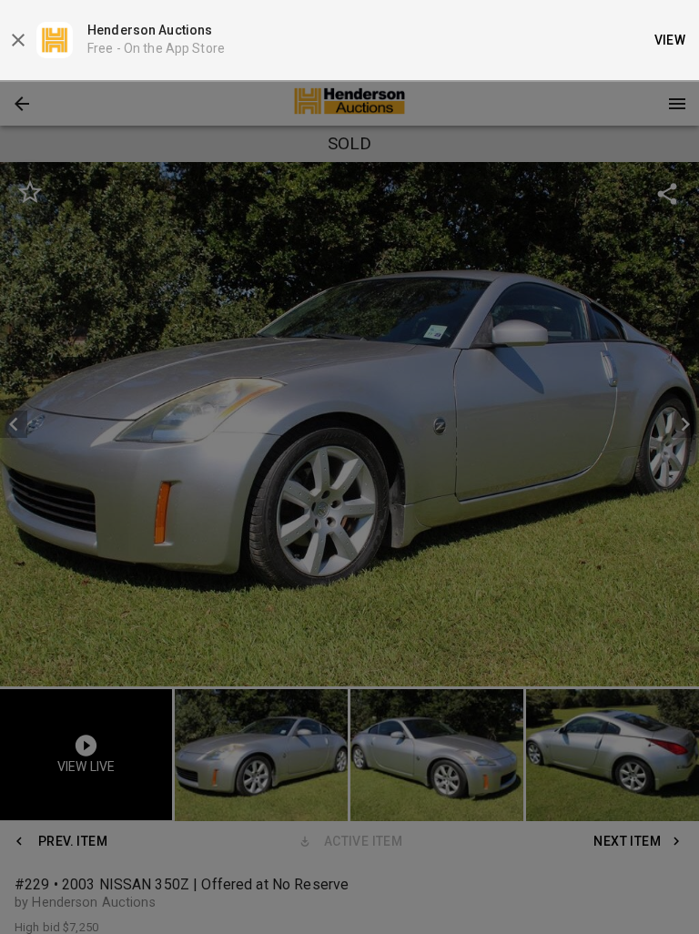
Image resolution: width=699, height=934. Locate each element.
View (670, 40)
